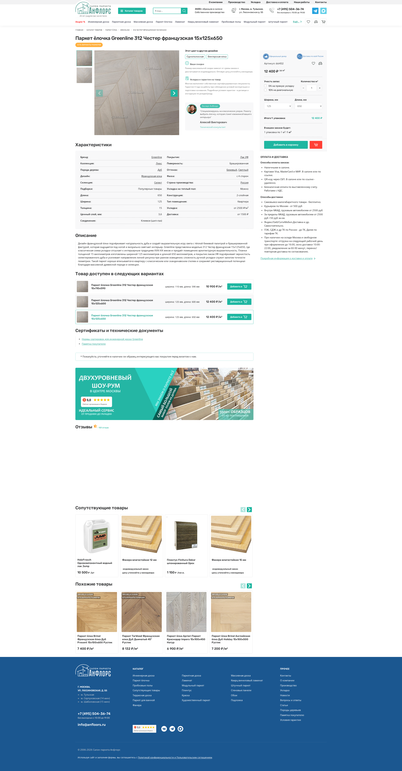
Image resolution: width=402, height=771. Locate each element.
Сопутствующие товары (146, 690)
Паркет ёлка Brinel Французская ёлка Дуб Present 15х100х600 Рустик (94, 639)
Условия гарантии (290, 719)
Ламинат (180, 21)
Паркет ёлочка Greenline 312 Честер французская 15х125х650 (122, 317)
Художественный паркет (196, 700)
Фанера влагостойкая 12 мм (139, 559)
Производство (236, 2)
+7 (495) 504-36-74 (290, 9)
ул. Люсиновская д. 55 (251, 11)
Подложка (237, 700)
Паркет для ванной (144, 700)
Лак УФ (244, 157)
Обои (234, 695)
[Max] (180, 729)
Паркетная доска (121, 21)
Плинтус (187, 690)
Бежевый (232, 169)
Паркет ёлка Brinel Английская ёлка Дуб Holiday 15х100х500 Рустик (231, 639)
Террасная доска (142, 695)
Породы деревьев (290, 710)
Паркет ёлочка (164, 21)
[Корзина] (323, 22)
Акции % (80, 21)
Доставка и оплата (277, 2)
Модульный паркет (255, 21)
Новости (285, 695)
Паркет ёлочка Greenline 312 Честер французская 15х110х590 (122, 287)
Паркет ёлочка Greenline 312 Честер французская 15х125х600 (122, 302)
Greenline (156, 157)
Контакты (321, 2)
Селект (158, 182)
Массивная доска (143, 21)
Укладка (256, 2)
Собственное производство (209, 12)
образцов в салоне (208, 9)
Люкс (159, 163)
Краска (186, 695)
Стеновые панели (241, 690)
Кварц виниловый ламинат (203, 21)
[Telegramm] (172, 729)
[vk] (164, 729)
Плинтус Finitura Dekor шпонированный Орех (181, 561)
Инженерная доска (98, 21)
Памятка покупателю (94, 343)
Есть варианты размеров (89, 45)
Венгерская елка (217, 56)
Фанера (137, 705)
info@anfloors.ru (92, 725)
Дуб (160, 169)
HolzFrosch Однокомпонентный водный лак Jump (94, 563)
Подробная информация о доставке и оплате (286, 258)
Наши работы (302, 2)
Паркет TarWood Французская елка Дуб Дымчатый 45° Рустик (141, 639)
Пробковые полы (231, 21)
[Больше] (319, 88)
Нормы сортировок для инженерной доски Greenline (112, 339)
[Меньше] (303, 88)
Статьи (284, 705)
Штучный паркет (278, 21)
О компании (216, 2)
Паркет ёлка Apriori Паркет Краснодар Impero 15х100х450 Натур (186, 639)
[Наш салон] (164, 394)
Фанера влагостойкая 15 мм (229, 559)
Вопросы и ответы (290, 700)
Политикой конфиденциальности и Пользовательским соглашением (175, 757)
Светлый (243, 169)
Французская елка (151, 176)
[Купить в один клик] (316, 145)
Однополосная (195, 56)
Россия (244, 182)
